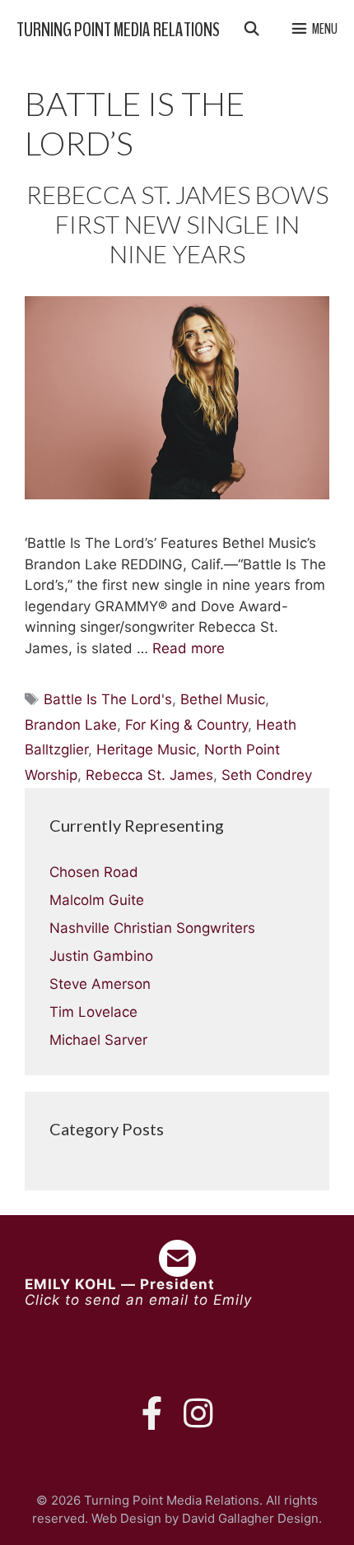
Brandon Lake (71, 725)
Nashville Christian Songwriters (152, 928)
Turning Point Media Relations (118, 29)
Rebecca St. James (149, 775)
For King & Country (186, 725)
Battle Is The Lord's (108, 699)
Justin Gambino (101, 956)
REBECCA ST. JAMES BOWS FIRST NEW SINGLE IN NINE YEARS (177, 223)
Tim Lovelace (93, 1012)
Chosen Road (93, 872)
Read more (188, 648)
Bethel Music (222, 699)
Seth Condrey (266, 775)
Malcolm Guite (96, 900)
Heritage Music (146, 749)
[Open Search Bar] (251, 29)
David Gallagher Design (250, 1518)
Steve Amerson (100, 984)
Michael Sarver (98, 1040)
